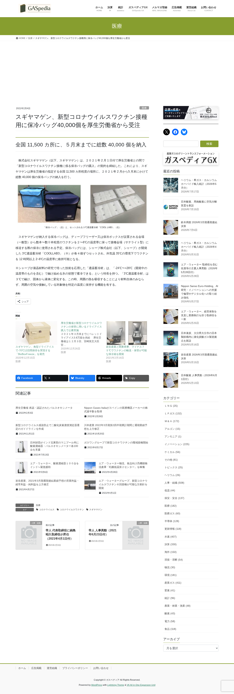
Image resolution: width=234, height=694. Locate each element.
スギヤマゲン (95, 509)
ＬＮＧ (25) (171, 405)
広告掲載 (36, 668)
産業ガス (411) (173, 582)
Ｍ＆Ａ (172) (172, 421)
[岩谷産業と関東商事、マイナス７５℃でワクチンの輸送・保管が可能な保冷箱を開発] (127, 333)
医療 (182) (171, 505)
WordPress (96, 685)
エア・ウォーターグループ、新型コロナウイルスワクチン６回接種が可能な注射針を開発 (123, 484)
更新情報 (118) (173, 528)
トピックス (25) (174, 467)
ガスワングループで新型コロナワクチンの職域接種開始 (116, 442)
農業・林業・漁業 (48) (177, 605)
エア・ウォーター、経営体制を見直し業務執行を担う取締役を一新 (199, 315)
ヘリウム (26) (172, 475)
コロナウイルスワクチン (72, 509)
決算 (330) (171, 544)
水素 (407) (171, 536)
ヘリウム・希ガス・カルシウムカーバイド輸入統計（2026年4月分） (199, 246)
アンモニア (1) (173, 436)
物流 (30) (170, 567)
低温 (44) (170, 490)
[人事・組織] (29, 529)
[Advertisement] (117, 68)
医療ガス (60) (172, 513)
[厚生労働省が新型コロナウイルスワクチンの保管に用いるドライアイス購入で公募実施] (83, 337)
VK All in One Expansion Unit (141, 685)
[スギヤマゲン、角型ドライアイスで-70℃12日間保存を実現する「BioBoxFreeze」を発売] (36, 333)
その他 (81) (171, 459)
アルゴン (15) (172, 428)
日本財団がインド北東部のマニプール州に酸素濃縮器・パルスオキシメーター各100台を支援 (54, 446)
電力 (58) (170, 621)
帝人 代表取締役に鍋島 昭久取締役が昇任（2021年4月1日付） (61, 534)
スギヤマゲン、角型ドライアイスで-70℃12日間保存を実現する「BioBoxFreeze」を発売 (35, 350)
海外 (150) (171, 552)
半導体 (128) (172, 521)
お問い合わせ (101, 668)
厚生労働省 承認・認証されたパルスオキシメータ (44, 407)
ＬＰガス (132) (173, 413)
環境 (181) (171, 575)
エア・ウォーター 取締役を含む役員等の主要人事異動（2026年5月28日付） (199, 268)
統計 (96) (170, 598)
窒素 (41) (170, 590)
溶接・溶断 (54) (174, 559)
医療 (144, 108)
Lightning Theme (115, 685)
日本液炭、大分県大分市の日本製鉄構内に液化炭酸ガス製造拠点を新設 (199, 337)
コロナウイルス (46, 509)
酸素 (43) (170, 613)
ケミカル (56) (172, 452)
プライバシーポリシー (75, 668)
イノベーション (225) (177, 444)
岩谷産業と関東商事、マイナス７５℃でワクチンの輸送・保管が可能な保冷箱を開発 (126, 350)
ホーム (22, 668)
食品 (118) (170, 628)
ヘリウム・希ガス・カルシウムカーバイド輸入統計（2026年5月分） (199, 184)
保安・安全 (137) (174, 498)
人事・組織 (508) (174, 482)
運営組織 (52, 668)
